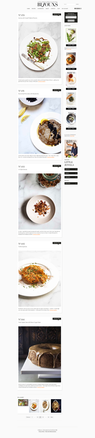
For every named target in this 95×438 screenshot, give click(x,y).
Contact (53, 8)
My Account (65, 8)
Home (28, 8)
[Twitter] (77, 8)
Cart (58, 8)
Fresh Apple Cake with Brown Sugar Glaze (29, 322)
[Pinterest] (79, 8)
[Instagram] (80, 8)
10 (37, 417)
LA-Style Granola (22, 169)
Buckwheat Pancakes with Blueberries (28, 93)
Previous (28, 417)
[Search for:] (70, 4)
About (47, 8)
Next (52, 417)
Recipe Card (57, 14)
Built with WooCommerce (50, 431)
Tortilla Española (22, 246)
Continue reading (41, 81)
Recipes (34, 8)
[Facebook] (75, 8)
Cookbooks (41, 8)
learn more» (69, 49)
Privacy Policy (42, 431)
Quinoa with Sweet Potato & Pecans (27, 18)
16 (48, 417)
